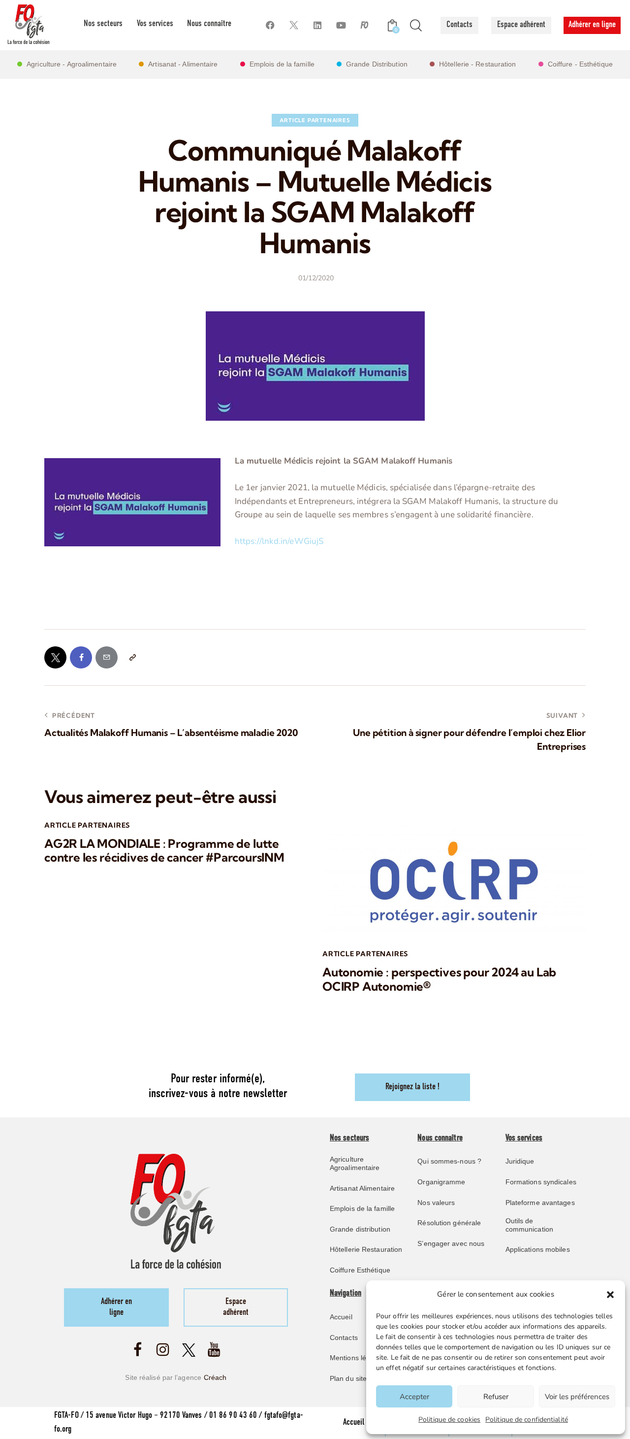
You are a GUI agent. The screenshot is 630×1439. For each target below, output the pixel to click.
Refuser (495, 1397)
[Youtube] (340, 25)
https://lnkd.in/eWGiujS (279, 541)
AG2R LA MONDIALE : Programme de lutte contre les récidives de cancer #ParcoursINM (164, 851)
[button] (610, 1295)
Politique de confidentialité (526, 1419)
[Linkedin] (317, 25)
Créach (215, 1377)
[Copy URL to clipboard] (132, 657)
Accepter (414, 1397)
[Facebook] (270, 25)
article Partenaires (315, 120)
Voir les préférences (577, 1397)
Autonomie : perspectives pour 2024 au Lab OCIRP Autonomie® (439, 979)
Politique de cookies (449, 1419)
